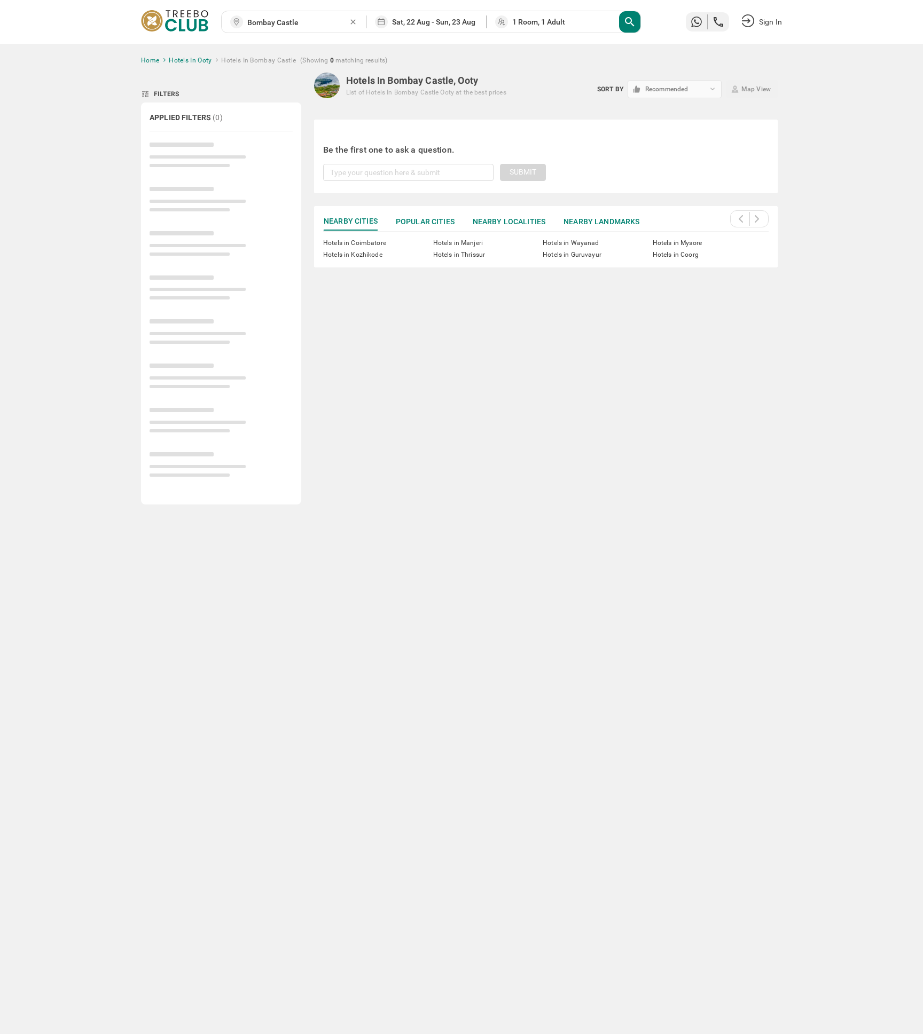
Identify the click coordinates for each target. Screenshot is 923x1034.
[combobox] (298, 22)
